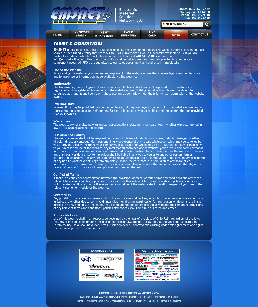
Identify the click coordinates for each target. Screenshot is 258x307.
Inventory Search (94, 301)
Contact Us (175, 301)
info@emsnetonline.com (69, 59)
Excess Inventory (137, 301)
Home (80, 301)
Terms (164, 301)
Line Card (153, 301)
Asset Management (116, 301)
